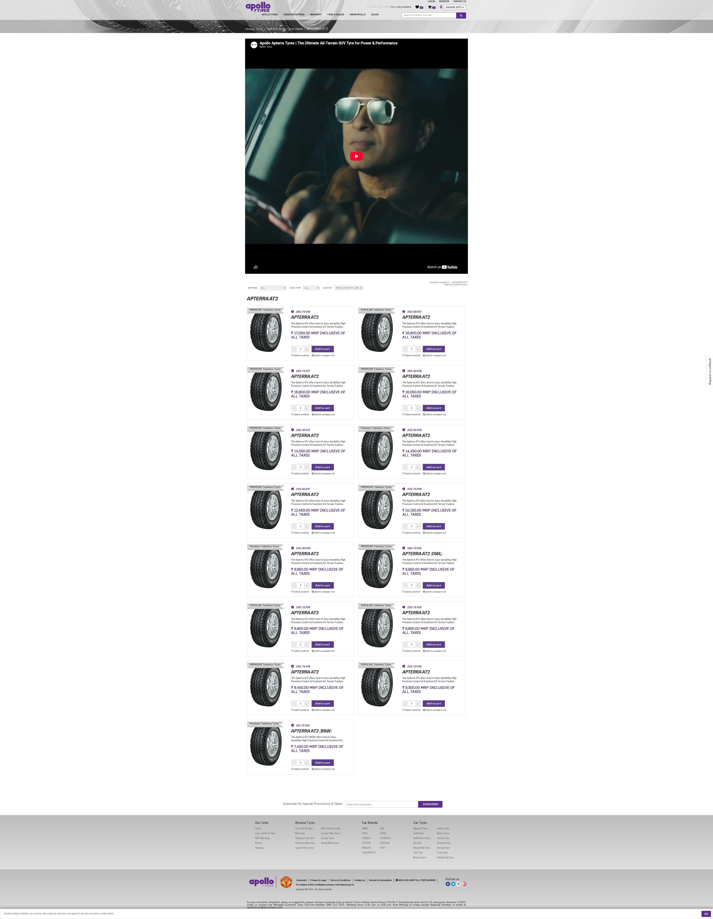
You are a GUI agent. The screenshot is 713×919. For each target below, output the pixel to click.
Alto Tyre (418, 852)
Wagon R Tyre (420, 828)
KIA (382, 828)
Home (249, 28)
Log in (431, 1)
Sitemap (259, 848)
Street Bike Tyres (330, 843)
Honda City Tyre (445, 857)
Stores (258, 843)
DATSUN (384, 843)
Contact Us (459, 1)
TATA (364, 833)
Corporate (301, 880)
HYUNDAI (385, 838)
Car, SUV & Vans (304, 828)
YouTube (458, 884)
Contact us (359, 880)
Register (444, 1)
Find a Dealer (336, 14)
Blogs (375, 14)
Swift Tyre (418, 833)
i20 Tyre (417, 843)
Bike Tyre (300, 833)
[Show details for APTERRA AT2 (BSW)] (269, 744)
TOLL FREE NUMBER (390, 6)
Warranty (316, 14)
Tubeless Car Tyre (304, 838)
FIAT (382, 848)
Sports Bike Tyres (304, 848)
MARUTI (366, 848)
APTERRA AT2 (305, 317)
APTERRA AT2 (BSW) (311, 731)
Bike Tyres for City (330, 828)
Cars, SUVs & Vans (265, 833)
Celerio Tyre (443, 838)
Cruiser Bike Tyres (331, 833)
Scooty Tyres (327, 838)
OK (706, 913)
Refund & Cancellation (380, 880)
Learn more (107, 913)
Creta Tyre (442, 852)
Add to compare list (324, 355)
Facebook (448, 884)
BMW (364, 828)
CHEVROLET (369, 852)
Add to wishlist (301, 355)
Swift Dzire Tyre (421, 838)
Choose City (454, 7)
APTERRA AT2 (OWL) (422, 553)
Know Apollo (358, 14)
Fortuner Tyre (444, 843)
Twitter (453, 884)
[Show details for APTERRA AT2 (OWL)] (380, 566)
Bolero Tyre (443, 833)
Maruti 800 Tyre (421, 848)
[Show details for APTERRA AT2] (269, 330)
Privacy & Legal (318, 880)
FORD (383, 833)
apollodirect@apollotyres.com (264, 907)
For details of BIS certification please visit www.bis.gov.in (325, 885)
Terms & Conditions (340, 880)
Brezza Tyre (419, 857)
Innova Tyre (443, 848)
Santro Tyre (443, 828)
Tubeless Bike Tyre (305, 843)
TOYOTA (366, 843)
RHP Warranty (262, 838)
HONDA (366, 838)
